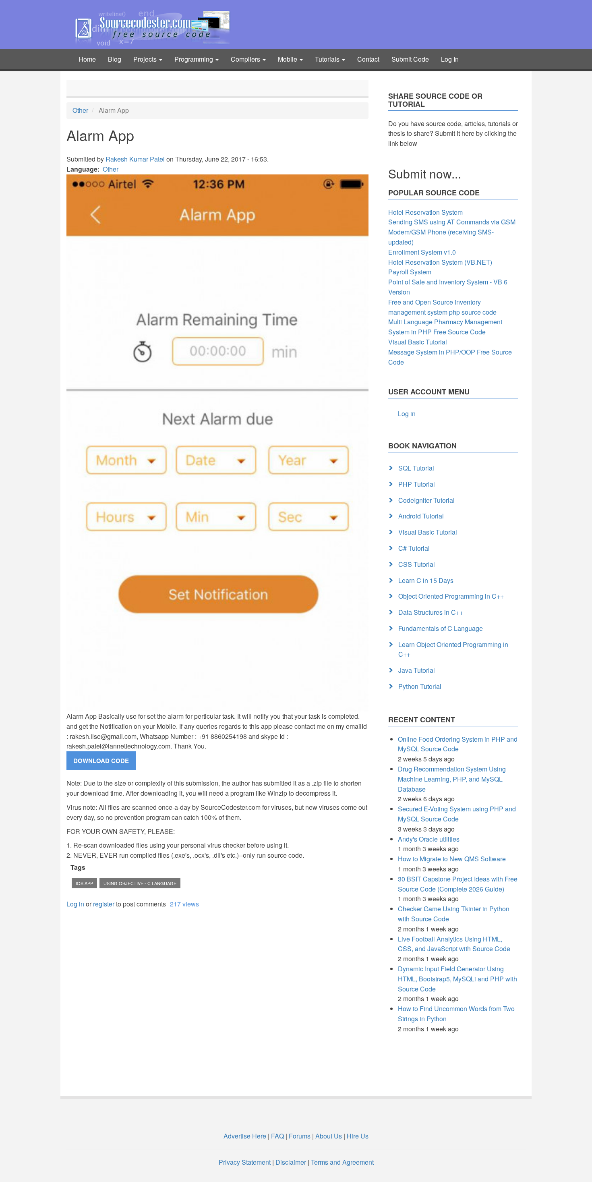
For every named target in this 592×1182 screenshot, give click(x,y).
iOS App (84, 883)
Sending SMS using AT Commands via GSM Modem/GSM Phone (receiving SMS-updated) (451, 232)
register (103, 903)
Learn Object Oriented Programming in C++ (453, 649)
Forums (299, 1136)
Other (80, 110)
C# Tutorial (414, 548)
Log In (450, 59)
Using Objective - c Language (139, 883)
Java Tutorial (416, 670)
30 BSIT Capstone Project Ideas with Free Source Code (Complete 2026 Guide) (457, 884)
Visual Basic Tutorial (417, 341)
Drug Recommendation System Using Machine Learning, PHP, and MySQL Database (452, 779)
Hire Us (356, 1136)
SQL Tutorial (416, 468)
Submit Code (410, 59)
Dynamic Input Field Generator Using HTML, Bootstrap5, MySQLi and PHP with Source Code (457, 978)
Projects (145, 59)
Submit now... (424, 173)
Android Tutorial (421, 515)
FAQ (277, 1136)
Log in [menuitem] (407, 413)
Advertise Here (245, 1136)
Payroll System (409, 271)
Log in (75, 903)
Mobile (288, 59)
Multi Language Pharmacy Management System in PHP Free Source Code (445, 326)
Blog (114, 59)
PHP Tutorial (416, 484)
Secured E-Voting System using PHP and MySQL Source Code (457, 813)
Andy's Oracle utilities (429, 839)
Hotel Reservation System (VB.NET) (440, 262)
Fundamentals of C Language (440, 628)
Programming (194, 59)
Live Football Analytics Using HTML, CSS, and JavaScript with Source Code (454, 944)
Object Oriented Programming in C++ (451, 596)
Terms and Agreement (342, 1162)
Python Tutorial (419, 686)
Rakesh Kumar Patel (135, 159)
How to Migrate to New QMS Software (452, 858)
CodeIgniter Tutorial (426, 500)
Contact (368, 59)
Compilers (246, 59)
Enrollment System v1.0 (422, 252)
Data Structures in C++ (430, 612)
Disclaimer (290, 1162)
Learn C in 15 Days (425, 580)
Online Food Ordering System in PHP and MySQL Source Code (457, 744)
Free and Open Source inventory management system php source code (442, 307)
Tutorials (328, 59)
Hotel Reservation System (425, 212)
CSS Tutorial (416, 564)
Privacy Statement (245, 1162)
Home (87, 59)
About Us (328, 1136)
